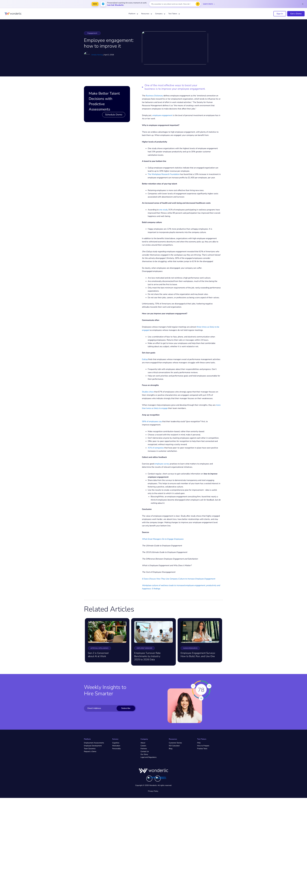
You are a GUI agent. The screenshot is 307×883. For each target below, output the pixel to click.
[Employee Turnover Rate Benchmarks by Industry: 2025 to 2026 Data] (153, 631)
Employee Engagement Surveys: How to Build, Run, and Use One (198, 654)
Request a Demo (90, 751)
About (143, 743)
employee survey (161, 463)
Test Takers (172, 13)
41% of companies (156, 447)
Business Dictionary (154, 95)
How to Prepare (203, 746)
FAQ (199, 743)
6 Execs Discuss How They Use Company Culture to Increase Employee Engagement (178, 578)
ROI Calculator (174, 746)
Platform (132, 13)
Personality (116, 748)
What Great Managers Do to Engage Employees (162, 539)
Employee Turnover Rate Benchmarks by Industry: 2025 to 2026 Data (147, 656)
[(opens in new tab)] (153, 778)
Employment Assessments (94, 743)
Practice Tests (202, 748)
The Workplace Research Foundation (164, 174)
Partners (144, 748)
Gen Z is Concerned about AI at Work (98, 654)
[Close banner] (303, 4)
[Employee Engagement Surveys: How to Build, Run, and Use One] (200, 631)
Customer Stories (175, 743)
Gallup (145, 359)
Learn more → (209, 4)
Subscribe (125, 708)
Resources (145, 13)
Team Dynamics (90, 748)
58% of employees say (152, 421)
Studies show (148, 391)
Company (158, 13)
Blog (170, 748)
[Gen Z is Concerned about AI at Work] (107, 631)
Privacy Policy (153, 791)
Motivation (116, 746)
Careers (143, 746)
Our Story (144, 754)
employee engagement (162, 115)
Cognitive (115, 743)
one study (163, 209)
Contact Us (145, 751)
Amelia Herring (97, 55)
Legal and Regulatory (148, 757)
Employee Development (93, 746)
